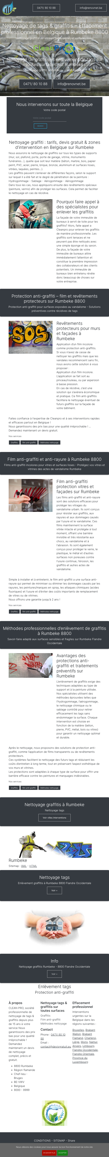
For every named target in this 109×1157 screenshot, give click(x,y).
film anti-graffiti (29, 442)
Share (71, 1140)
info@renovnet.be (91, 7)
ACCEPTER (62, 1153)
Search (40, 126)
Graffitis (14, 442)
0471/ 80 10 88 (46, 7)
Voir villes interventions (54, 817)
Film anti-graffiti (50, 1019)
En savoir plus (49, 1153)
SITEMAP (59, 1140)
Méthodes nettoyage (49, 442)
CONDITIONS (42, 1140)
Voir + (54, 890)
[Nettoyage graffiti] (9, 8)
